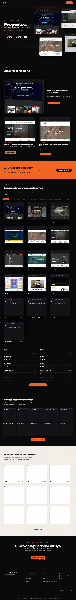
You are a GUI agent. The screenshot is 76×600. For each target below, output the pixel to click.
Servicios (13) (34, 199)
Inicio (20, 2)
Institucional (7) (58, 199)
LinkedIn (60, 578)
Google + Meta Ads (29, 579)
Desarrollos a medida (30, 576)
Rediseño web (28, 578)
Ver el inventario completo (38, 384)
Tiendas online (28, 575)
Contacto (56, 2)
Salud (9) (51, 199)
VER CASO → (22, 293)
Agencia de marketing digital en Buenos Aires (51, 582)
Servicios (31, 2)
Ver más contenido (38, 439)
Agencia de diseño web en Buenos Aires (50, 581)
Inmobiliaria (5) (68, 199)
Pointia (41, 2)
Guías (51, 2)
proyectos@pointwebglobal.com (65, 575)
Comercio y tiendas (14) (15, 199)
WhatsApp (61, 573)
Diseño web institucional (30, 573)
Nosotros (47, 2)
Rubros (37, 2)
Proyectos (25, 2)
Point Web (63, 590)
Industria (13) (25, 199)
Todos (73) (6, 199)
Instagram (61, 576)
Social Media (28, 581)
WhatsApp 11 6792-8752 (41, 598)
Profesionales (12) (42, 199)
